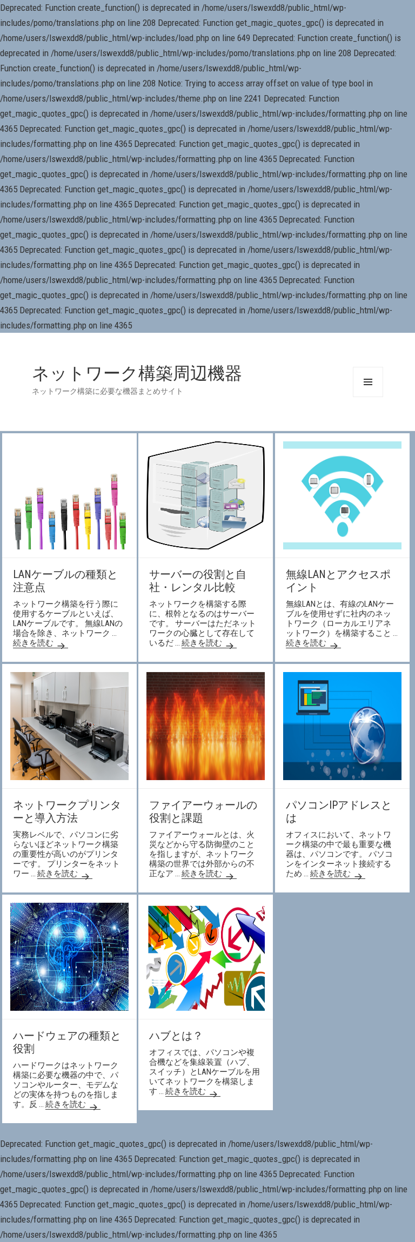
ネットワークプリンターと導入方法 (67, 811)
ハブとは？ (176, 1035)
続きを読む (40, 643)
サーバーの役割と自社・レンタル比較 (197, 581)
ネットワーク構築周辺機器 (137, 373)
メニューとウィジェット (368, 382)
